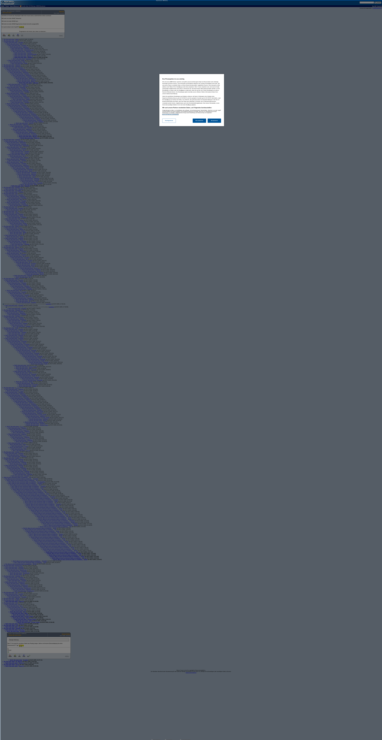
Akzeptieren (214, 120)
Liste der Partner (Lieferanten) (170, 114)
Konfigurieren (169, 120)
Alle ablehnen (199, 120)
